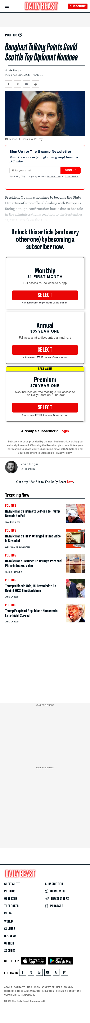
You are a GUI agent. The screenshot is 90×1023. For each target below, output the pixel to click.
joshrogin (29, 469)
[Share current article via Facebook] (8, 84)
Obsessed (10, 898)
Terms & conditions (68, 991)
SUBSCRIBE (77, 6)
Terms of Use (53, 177)
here (70, 481)
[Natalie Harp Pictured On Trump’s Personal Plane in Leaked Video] (75, 571)
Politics (9, 891)
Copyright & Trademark (19, 994)
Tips (29, 987)
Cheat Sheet (12, 884)
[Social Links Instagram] (39, 973)
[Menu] (10, 6)
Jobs (37, 987)
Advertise (48, 987)
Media (8, 913)
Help (59, 987)
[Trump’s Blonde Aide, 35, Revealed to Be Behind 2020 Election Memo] (75, 596)
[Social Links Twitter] (31, 973)
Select (45, 295)
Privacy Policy (71, 177)
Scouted (9, 950)
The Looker (11, 906)
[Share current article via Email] (26, 84)
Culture (9, 928)
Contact (19, 987)
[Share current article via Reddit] (35, 84)
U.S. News (10, 936)
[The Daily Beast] (41, 6)
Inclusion (48, 991)
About (8, 987)
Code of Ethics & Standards (22, 991)
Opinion (9, 943)
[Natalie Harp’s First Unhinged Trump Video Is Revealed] (75, 546)
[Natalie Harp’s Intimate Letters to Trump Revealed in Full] (75, 521)
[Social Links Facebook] (22, 973)
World (8, 921)
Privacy (68, 987)
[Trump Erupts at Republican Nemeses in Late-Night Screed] (75, 621)
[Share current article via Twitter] (17, 84)
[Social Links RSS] (56, 973)
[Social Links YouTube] (47, 973)
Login (64, 431)
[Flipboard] (64, 973)
